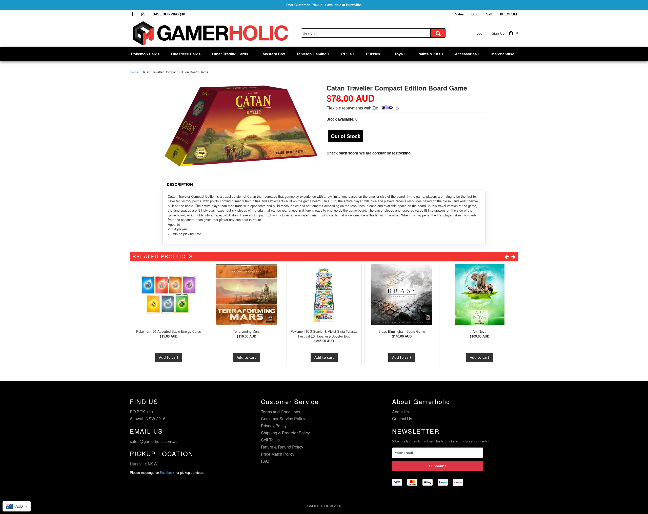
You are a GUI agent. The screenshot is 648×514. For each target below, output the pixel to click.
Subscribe (438, 466)
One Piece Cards (185, 54)
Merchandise (504, 54)
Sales (459, 14)
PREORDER (509, 14)
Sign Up (498, 33)
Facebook (167, 472)
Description (180, 184)
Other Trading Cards (231, 54)
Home (134, 72)
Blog (475, 14)
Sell (489, 14)
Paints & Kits (430, 54)
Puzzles (374, 54)
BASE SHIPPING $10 (169, 14)
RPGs (348, 54)
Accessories (467, 54)
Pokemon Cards (145, 54)
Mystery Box (274, 54)
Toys (400, 54)
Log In (481, 33)
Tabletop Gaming (313, 54)
